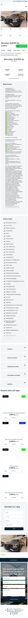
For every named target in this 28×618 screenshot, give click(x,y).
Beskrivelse (16, 50)
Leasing (7, 54)
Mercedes (12, 54)
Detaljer (9, 50)
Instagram (25, 1)
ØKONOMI (9, 384)
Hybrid (2, 54)
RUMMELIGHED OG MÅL (13, 366)
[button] (26, 6)
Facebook (19, 1)
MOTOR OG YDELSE (12, 358)
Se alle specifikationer (14, 78)
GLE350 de (18, 54)
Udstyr (23, 50)
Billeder (3, 50)
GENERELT (10, 349)
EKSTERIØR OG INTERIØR (13, 375)
